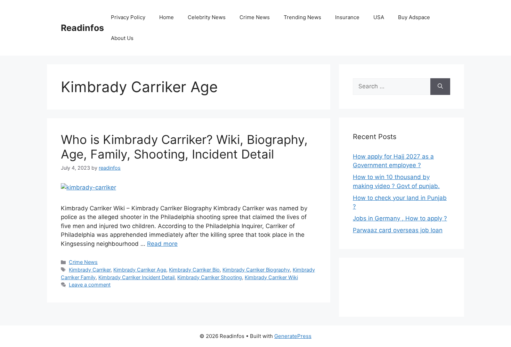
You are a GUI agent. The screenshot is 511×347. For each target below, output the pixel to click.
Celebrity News (207, 17)
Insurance (347, 17)
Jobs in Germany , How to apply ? (400, 218)
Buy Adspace (414, 17)
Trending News (302, 17)
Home (166, 17)
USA (378, 17)
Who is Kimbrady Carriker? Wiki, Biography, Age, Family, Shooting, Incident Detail (184, 146)
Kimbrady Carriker (90, 270)
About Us (122, 38)
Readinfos (82, 28)
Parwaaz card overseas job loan (398, 230)
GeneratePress (292, 336)
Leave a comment (90, 285)
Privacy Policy (128, 17)
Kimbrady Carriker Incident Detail (136, 277)
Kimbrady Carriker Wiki (271, 277)
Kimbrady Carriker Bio (194, 270)
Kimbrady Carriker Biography (256, 270)
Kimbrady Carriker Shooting (209, 277)
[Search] (440, 86)
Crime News (255, 17)
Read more (162, 243)
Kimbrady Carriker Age (139, 270)
